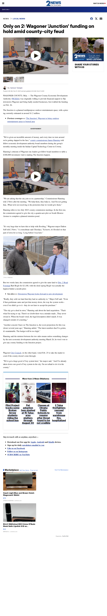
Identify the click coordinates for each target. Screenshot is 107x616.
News (6, 19)
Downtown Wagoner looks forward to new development (40, 293)
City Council (16, 352)
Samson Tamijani (16, 88)
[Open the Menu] (3, 3)
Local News (19, 19)
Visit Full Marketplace (61, 470)
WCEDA (15, 98)
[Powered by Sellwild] (65, 536)
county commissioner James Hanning (45, 140)
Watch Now (98, 3)
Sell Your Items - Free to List (29, 470)
